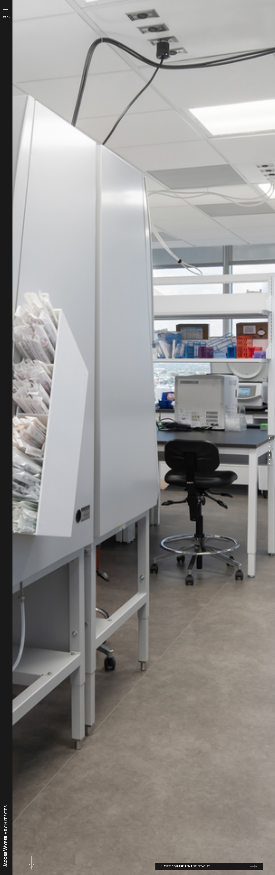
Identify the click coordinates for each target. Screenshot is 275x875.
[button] (269, 438)
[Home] (5, 865)
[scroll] (31, 859)
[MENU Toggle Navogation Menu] (6, 11)
